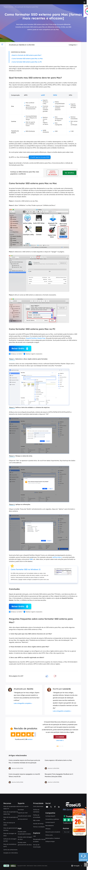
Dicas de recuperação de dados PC (10, 807)
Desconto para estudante (52, 832)
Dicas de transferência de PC (9, 845)
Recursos (7, 803)
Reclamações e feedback (52, 838)
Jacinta (21, 45)
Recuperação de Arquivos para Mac (26, 7)
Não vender (36, 820)
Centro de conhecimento (10, 849)
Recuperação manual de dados (39, 840)
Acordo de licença (38, 823)
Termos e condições (39, 827)
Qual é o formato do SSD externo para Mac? (26, 55)
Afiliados (48, 828)
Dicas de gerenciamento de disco (10, 829)
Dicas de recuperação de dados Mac (10, 813)
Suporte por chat (23, 813)
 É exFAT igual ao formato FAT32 (40, 157)
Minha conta (49, 835)
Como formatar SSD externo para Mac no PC (27, 62)
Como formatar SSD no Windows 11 (25, 569)
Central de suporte (23, 806)
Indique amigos (50, 841)
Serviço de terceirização (37, 846)
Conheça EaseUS (50, 816)
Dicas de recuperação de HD (10, 818)
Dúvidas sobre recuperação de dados (24, 833)
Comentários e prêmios (52, 819)
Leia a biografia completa (22, 703)
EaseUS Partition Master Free (35, 338)
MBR (31, 559)
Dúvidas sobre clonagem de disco (25, 838)
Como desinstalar (38, 806)
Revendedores (49, 825)
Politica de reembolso (36, 811)
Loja (34, 836)
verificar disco (57, 557)
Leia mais (44, 740)
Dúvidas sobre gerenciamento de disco (25, 843)
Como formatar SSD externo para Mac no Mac (27, 58)
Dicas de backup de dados (9, 824)
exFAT (43, 95)
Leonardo (66, 689)
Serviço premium (23, 819)
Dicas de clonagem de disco (9, 834)
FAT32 (55, 95)
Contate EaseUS (50, 822)
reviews (29, 739)
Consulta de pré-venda (24, 816)
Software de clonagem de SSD (9, 840)
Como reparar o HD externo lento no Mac (58, 760)
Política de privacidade (36, 816)
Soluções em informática (10, 853)
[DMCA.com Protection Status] (13, 865)
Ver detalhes (69, 173)
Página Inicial (8, 7)
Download (21, 809)
